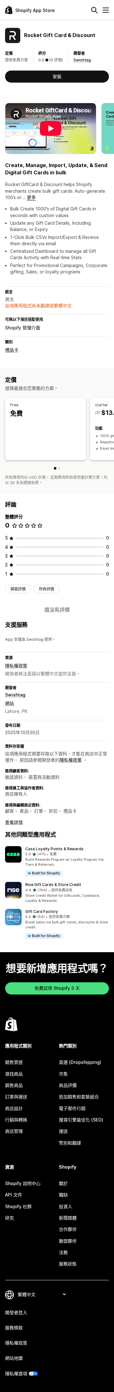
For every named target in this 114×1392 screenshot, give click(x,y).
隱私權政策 (16, 665)
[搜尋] (94, 10)
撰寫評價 (18, 589)
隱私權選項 (16, 1373)
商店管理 (14, 1131)
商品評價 (68, 1085)
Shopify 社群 (18, 1206)
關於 (63, 1183)
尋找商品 (14, 1074)
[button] (57, 861)
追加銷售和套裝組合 (79, 1096)
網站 (9, 703)
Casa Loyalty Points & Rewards (54, 848)
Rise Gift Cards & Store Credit (53, 884)
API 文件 (13, 1194)
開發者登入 (16, 1312)
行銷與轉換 (16, 1119)
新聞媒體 (68, 1217)
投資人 (65, 1206)
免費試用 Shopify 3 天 (57, 988)
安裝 (57, 76)
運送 (63, 1131)
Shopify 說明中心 (23, 1183)
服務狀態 (68, 1263)
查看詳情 (14, 822)
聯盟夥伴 (68, 1241)
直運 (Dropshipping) (80, 1062)
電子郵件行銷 (72, 1108)
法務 (63, 1252)
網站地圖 (14, 1358)
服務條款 (14, 1327)
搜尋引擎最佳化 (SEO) (81, 1119)
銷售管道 (14, 1062)
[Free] (55, 468)
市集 (63, 1074)
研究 (9, 1217)
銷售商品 (14, 1085)
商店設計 (14, 1108)
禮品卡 (11, 350)
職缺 (63, 1194)
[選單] (106, 10)
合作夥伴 (68, 1229)
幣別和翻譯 (70, 1142)
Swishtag (82, 60)
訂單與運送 (16, 1096)
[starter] (59, 468)
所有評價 (46, 589)
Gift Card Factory (41, 911)
